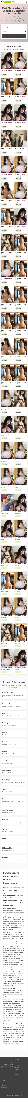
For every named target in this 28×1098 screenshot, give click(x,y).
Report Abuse (4, 1087)
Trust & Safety (4, 1080)
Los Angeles (18, 1065)
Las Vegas (17, 1072)
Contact (2, 1090)
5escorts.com (8, 950)
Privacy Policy (4, 1085)
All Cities (17, 1074)
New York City (18, 1062)
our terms (5, 942)
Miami (16, 1069)
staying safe (18, 940)
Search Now (14, 36)
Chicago (17, 1067)
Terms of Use (4, 1083)
